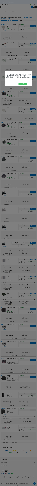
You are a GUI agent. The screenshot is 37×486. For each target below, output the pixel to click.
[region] (18, 78)
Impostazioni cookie (14, 83)
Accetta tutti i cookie (22, 83)
